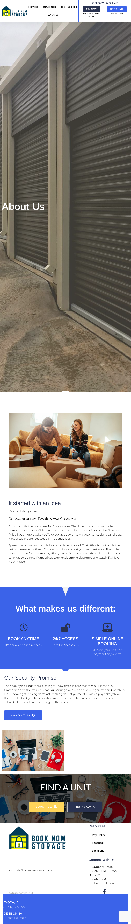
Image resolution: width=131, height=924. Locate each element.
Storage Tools (49, 7)
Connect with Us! (102, 860)
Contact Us (53, 15)
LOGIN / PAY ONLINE (69, 7)
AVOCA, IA (11, 902)
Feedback (98, 842)
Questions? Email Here (103, 3)
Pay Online (99, 835)
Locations (33, 7)
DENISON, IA (12, 913)
